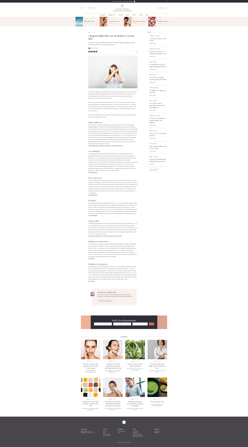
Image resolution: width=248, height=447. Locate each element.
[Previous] (74, 21)
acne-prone (122, 135)
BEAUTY (134, 15)
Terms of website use (137, 434)
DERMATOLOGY (112, 15)
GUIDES (140, 15)
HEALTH (127, 15)
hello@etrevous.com (90, 432)
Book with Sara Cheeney (105, 301)
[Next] (173, 21)
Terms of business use (137, 436)
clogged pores (128, 104)
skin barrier (124, 164)
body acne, (117, 250)
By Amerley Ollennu (94, 48)
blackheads (107, 209)
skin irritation (118, 203)
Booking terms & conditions (138, 435)
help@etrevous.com (88, 431)
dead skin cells (110, 131)
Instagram (158, 431)
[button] (82, 7)
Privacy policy (135, 432)
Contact (104, 431)
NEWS (147, 15)
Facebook (158, 432)
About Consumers (106, 434)
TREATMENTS (102, 15)
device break (92, 234)
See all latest (153, 169)
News (119, 432)
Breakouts (124, 189)
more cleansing (97, 158)
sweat (98, 248)
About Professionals (107, 435)
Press (104, 432)
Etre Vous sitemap (121, 431)
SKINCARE (121, 15)
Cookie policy (135, 431)
